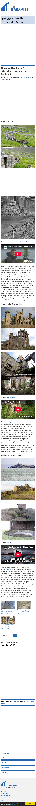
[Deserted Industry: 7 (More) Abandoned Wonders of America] (8, 605)
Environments (6, 19)
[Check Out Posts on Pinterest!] (12, 22)
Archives (4, 793)
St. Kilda (31, 266)
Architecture (6, 18)
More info (14, 804)
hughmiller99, (20, 241)
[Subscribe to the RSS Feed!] (17, 22)
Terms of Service (5, 799)
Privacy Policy (5, 800)
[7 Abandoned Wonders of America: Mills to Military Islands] (8, 620)
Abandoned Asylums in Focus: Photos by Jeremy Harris (24, 611)
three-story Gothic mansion (12, 422)
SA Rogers (10, 77)
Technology (5, 767)
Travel (3, 79)
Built (22, 18)
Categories (5, 795)
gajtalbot (26, 241)
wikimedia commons (12, 241)
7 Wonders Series (24, 77)
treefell (9, 542)
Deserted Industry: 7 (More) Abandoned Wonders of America (7, 611)
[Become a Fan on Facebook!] (3, 22)
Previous (5, 635)
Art (13, 18)
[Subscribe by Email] (22, 22)
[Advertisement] (18, 45)
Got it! (30, 803)
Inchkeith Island (6, 569)
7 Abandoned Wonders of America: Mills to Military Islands (7, 626)
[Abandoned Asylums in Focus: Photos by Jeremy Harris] (24, 605)
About (3, 791)
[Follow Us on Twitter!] (7, 22)
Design (17, 18)
